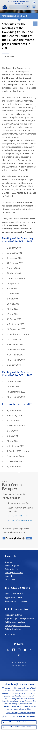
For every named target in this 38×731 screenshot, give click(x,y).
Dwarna (8, 562)
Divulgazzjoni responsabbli (16, 601)
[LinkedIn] (13, 649)
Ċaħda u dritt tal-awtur (14, 594)
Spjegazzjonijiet (11, 569)
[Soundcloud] (30, 649)
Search (27, 6)
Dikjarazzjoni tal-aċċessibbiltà (17, 626)
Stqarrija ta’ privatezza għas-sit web (20, 619)
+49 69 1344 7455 (19, 516)
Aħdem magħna (12, 566)
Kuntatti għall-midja (15, 538)
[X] (7, 649)
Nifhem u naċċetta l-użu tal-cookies (20, 722)
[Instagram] (19, 649)
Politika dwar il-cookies (15, 622)
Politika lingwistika (13, 629)
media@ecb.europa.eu (21, 521)
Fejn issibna (10, 580)
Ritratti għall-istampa (14, 573)
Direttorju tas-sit (12, 634)
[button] (33, 2)
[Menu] (34, 7)
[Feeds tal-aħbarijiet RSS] (19, 654)
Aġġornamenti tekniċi (14, 597)
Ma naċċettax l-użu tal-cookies (20, 727)
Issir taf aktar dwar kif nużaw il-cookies (20, 716)
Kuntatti (8, 576)
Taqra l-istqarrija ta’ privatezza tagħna (20, 713)
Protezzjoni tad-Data (13, 615)
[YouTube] (24, 649)
